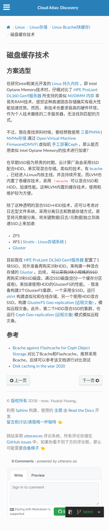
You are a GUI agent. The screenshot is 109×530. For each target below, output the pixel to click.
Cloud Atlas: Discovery (58, 8)
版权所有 (19, 401)
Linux (20, 27)
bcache (96, 169)
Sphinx (22, 411)
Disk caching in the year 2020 (39, 366)
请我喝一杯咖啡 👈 (45, 422)
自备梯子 (31, 448)
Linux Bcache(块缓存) (71, 27)
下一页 (89, 381)
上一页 (20, 381)
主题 (58, 411)
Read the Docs (81, 411)
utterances (33, 436)
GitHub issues (19, 442)
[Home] (8, 27)
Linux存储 (38, 27)
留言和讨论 (17, 422)
